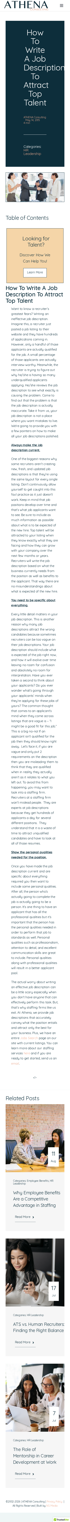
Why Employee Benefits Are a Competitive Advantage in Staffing (36, 1199)
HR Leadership (32, 152)
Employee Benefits (38, 1181)
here (27, 1053)
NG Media (51, 1506)
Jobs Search (29, 1038)
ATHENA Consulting (35, 117)
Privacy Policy (54, 1501)
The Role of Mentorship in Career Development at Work (35, 1456)
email (15, 1063)
